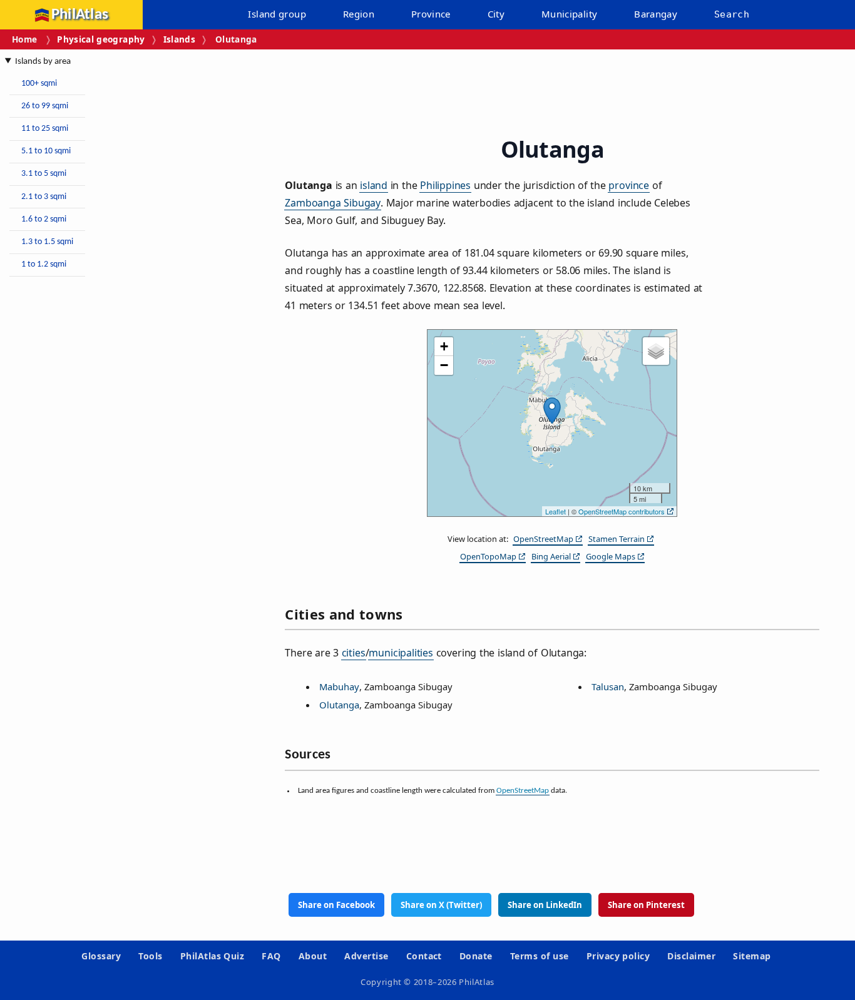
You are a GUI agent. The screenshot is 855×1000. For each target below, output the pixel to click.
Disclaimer (691, 956)
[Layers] (656, 351)
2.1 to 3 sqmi (43, 197)
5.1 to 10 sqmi (46, 151)
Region (358, 14)
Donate (476, 956)
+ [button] (444, 346)
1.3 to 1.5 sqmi (47, 242)
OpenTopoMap (488, 556)
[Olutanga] (552, 410)
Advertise (366, 956)
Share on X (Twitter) (441, 905)
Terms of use (539, 956)
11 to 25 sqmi (44, 129)
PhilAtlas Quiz (212, 956)
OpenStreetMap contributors (621, 511)
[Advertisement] (106, 474)
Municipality (569, 14)
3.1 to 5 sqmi (43, 174)
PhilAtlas (79, 15)
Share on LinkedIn (545, 905)
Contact (424, 956)
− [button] (444, 365)
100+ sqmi (39, 83)
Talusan (607, 686)
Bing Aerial (551, 556)
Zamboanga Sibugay (333, 203)
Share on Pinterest (646, 905)
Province (431, 14)
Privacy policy (618, 956)
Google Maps (610, 556)
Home (24, 39)
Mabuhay (339, 686)
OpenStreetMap (543, 538)
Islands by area (43, 61)
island (373, 185)
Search (731, 14)
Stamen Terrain (616, 538)
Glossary (101, 956)
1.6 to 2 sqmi (43, 219)
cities (354, 653)
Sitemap (752, 956)
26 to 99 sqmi (44, 106)
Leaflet (555, 511)
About (313, 956)
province (628, 185)
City (496, 14)
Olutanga (339, 704)
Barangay (655, 14)
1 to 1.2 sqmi (43, 264)
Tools (150, 956)
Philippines (445, 185)
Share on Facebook (336, 905)
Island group (277, 14)
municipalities (401, 653)
